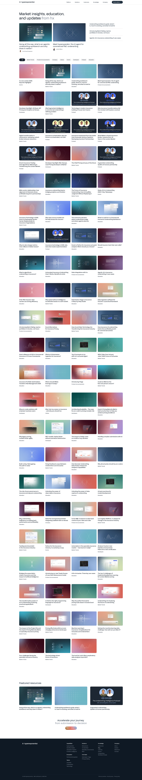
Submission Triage (86, 757)
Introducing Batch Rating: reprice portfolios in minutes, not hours (100, 32)
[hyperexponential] (26, 2)
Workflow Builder (71, 748)
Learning (100, 749)
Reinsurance (85, 746)
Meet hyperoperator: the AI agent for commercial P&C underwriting (68, 45)
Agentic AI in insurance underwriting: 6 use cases (105, 38)
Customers (100, 746)
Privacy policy (117, 776)
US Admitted (85, 748)
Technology (69, 766)
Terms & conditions (102, 776)
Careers (116, 748)
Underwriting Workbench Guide (102, 754)
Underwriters (70, 764)
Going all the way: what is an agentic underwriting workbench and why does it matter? (34, 46)
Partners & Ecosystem (72, 757)
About (116, 746)
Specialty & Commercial (88, 749)
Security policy (110, 776)
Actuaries (69, 762)
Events (99, 751)
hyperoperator (70, 746)
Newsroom (117, 749)
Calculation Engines (71, 749)
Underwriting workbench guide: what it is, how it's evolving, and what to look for (102, 25)
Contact (116, 751)
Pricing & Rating (86, 759)
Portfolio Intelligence (72, 751)
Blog (99, 748)
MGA (83, 751)
